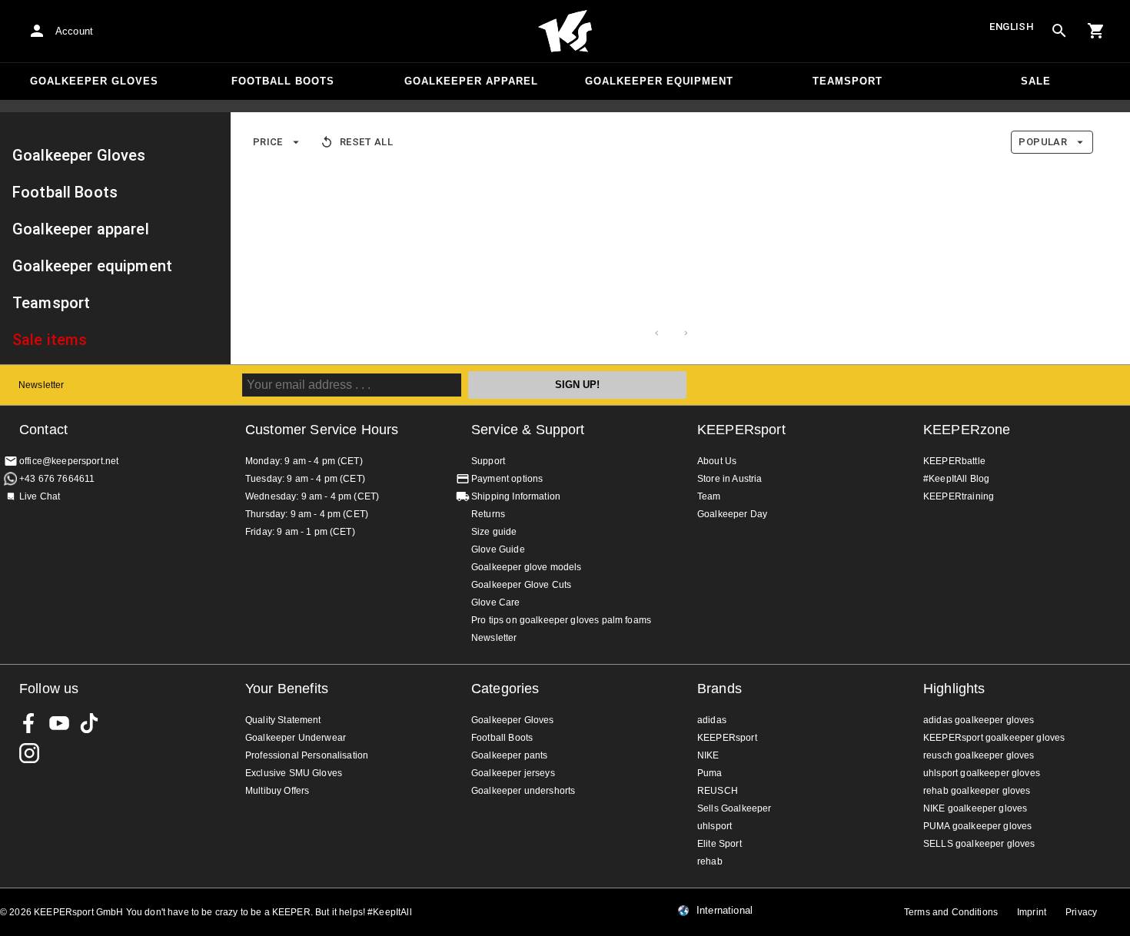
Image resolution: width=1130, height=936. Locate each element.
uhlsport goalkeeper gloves (981, 773)
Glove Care (495, 602)
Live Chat (39, 496)
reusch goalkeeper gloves (979, 755)
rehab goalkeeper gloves (976, 790)
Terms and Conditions (951, 912)
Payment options (507, 478)
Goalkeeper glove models (526, 567)
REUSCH (717, 790)
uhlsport (714, 826)
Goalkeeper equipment (659, 81)
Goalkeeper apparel (471, 81)
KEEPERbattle (954, 461)
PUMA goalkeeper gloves (977, 826)
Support (488, 461)
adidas (711, 720)
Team (709, 496)
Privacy (1081, 912)
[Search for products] (1059, 30)
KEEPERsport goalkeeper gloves (994, 737)
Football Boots (282, 81)
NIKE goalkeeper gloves (975, 808)
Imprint (1031, 912)
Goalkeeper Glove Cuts (521, 584)
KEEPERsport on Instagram (29, 753)
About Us (716, 461)
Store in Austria (729, 478)
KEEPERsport (741, 429)
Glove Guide (498, 549)
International (724, 910)
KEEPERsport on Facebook (29, 723)
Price (268, 142)
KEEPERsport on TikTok (89, 723)
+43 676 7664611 (57, 478)
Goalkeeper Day (732, 514)
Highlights (954, 688)
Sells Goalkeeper (734, 808)
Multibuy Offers (277, 790)
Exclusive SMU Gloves (293, 773)
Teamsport (847, 81)
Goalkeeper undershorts (523, 790)
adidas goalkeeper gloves (979, 720)
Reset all (366, 142)
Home (565, 31)
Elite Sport (719, 843)
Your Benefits (286, 688)
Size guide (494, 531)
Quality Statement (283, 720)
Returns (488, 514)
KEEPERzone (967, 429)
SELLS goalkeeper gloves (979, 843)
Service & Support (528, 429)
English (1011, 26)
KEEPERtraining (958, 496)
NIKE (708, 755)
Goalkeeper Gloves (94, 81)
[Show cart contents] (1096, 30)
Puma (710, 773)
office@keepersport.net (68, 461)
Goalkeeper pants (509, 755)
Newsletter (41, 385)
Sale (1036, 81)
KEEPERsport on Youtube (59, 723)
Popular (1043, 142)
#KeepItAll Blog (956, 478)
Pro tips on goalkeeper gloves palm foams (561, 620)
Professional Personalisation (306, 755)
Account (74, 31)
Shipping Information (515, 496)
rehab (710, 861)
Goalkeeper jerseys (513, 773)
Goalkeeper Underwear (295, 737)
